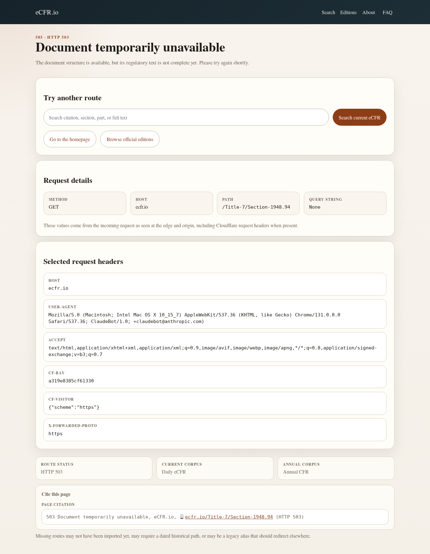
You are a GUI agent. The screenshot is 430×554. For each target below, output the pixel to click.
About (368, 12)
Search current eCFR (360, 117)
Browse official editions (130, 139)
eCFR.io (47, 12)
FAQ (388, 12)
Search (328, 12)
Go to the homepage (70, 139)
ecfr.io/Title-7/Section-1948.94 (229, 516)
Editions (348, 12)
